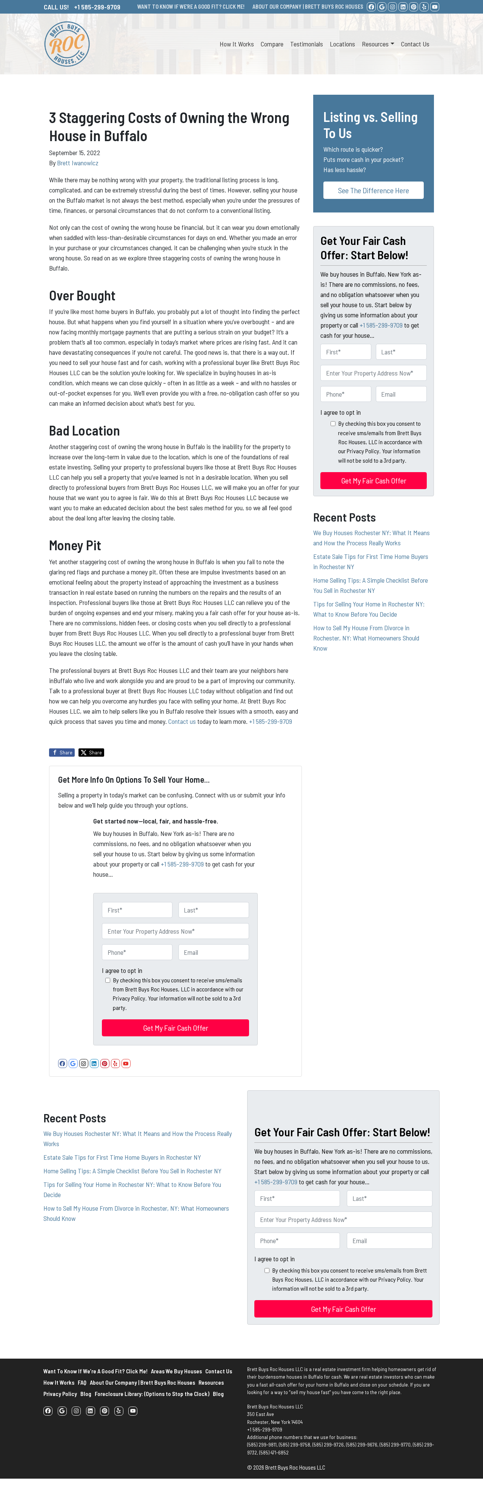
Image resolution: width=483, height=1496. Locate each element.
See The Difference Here (373, 190)
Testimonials (306, 44)
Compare (272, 44)
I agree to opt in (122, 970)
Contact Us (415, 44)
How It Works (237, 44)
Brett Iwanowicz (77, 163)
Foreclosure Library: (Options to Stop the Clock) (152, 1393)
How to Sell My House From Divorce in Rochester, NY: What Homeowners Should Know (366, 637)
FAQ (82, 1382)
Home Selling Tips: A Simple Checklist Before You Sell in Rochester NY (132, 1171)
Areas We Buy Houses (176, 1371)
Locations (342, 44)
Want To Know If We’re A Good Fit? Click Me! (95, 1371)
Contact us (182, 721)
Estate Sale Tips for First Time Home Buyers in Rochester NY (122, 1157)
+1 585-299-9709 (270, 721)
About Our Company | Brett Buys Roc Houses (142, 1382)
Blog (85, 1393)
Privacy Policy (60, 1393)
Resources (375, 44)
